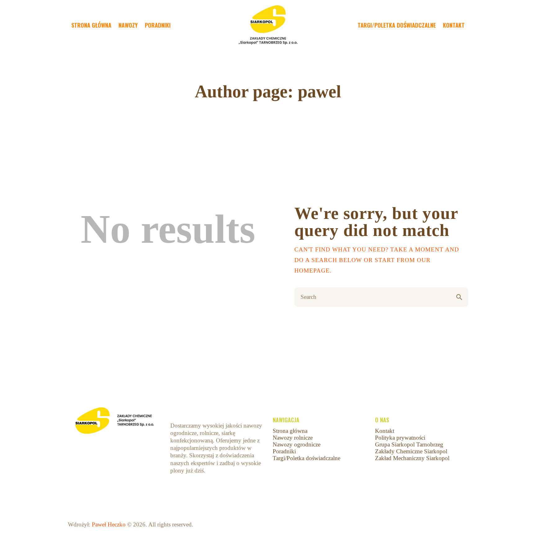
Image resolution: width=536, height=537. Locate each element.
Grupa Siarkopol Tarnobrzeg (409, 444)
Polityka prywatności (400, 437)
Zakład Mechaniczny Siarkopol (412, 458)
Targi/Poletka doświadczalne (306, 458)
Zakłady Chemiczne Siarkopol (411, 451)
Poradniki (284, 451)
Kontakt (384, 431)
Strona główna (290, 431)
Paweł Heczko (109, 524)
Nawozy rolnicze (293, 437)
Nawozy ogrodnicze (296, 444)
